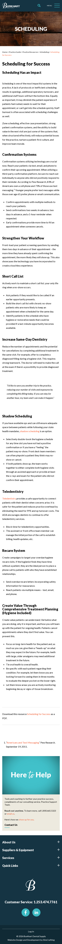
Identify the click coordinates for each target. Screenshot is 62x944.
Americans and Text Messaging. (23, 742)
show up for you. (26, 819)
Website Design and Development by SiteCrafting (31, 940)
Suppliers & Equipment (18, 850)
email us (10, 813)
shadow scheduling (29, 431)
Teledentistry (9, 498)
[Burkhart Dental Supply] (11, 5)
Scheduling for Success (38, 714)
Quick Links (10, 865)
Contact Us (11, 824)
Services (8, 857)
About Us (8, 842)
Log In (31, 931)
